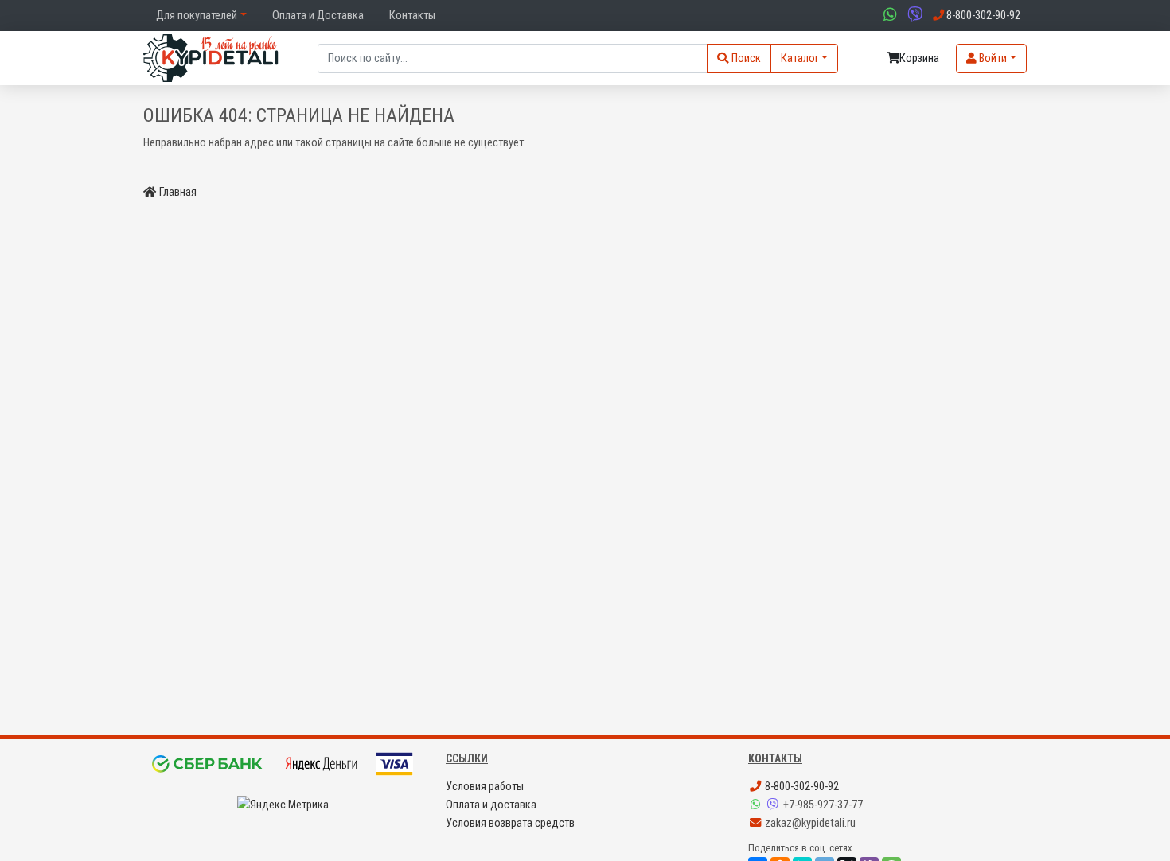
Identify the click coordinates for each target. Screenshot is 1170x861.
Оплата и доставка (491, 805)
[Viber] (774, 805)
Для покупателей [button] (196, 15)
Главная (178, 192)
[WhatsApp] (757, 805)
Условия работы (485, 786)
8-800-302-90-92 (800, 786)
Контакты (412, 15)
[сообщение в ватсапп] (888, 15)
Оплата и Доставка (318, 15)
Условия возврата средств (510, 823)
